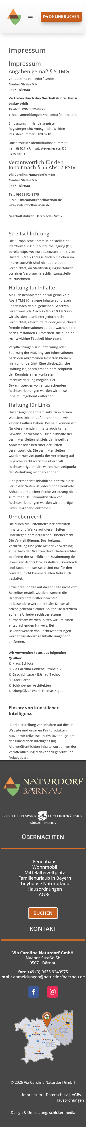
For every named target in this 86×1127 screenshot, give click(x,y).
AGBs (44, 894)
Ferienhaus (44, 861)
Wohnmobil (44, 867)
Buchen (43, 913)
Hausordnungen (45, 889)
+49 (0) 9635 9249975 (47, 971)
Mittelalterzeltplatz (45, 872)
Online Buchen (61, 16)
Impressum (32, 1094)
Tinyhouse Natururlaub (44, 883)
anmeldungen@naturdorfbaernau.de (49, 977)
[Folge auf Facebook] (33, 992)
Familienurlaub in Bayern (44, 878)
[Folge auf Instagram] (52, 992)
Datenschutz (57, 1094)
